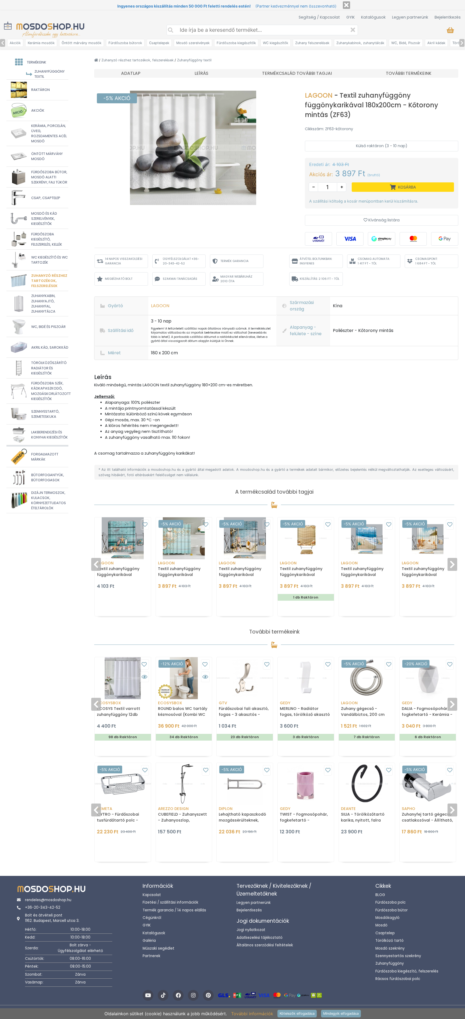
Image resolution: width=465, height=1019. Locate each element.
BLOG (380, 894)
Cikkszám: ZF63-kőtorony (329, 129)
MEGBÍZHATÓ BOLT (118, 279)
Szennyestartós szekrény (398, 955)
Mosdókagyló (387, 917)
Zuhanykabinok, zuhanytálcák (360, 43)
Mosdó (381, 925)
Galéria (149, 940)
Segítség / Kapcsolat (319, 17)
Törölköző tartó (389, 940)
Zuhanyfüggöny (389, 963)
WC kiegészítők (275, 43)
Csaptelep (385, 933)
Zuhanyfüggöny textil (194, 60)
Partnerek (151, 955)
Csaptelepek (159, 43)
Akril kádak (436, 43)
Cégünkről (152, 917)
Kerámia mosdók (41, 43)
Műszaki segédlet (158, 948)
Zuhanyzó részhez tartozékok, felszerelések (138, 60)
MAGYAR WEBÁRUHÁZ (236, 278)
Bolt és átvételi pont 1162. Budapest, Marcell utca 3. (52, 918)
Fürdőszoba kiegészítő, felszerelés (406, 971)
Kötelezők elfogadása (297, 1013)
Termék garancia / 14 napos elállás (174, 910)
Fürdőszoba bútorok (125, 43)
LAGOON (319, 95)
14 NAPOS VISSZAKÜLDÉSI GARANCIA (123, 261)
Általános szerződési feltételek (265, 945)
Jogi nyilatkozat (251, 929)
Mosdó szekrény (390, 948)
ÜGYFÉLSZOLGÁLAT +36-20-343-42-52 (181, 261)
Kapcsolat (152, 894)
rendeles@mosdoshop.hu (48, 900)
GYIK (350, 17)
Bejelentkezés (448, 17)
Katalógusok (373, 17)
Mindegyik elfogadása (341, 1013)
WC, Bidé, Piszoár (405, 43)
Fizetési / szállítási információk (170, 902)
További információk (252, 1013)
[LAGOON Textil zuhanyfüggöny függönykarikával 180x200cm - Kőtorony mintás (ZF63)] (193, 147)
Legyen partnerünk (410, 17)
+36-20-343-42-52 (42, 907)
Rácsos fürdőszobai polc (397, 978)
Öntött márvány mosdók (81, 43)
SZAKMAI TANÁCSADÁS (180, 279)
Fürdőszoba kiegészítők (236, 43)
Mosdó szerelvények (193, 43)
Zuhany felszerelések (312, 43)
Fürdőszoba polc (390, 902)
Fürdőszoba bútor (391, 910)
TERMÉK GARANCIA (234, 261)
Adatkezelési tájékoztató (260, 937)
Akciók (15, 43)
